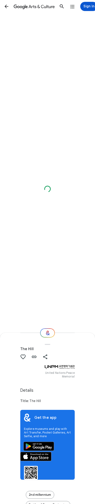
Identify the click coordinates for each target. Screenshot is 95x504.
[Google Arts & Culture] (34, 6)
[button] (6, 6)
